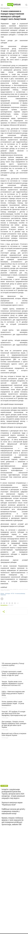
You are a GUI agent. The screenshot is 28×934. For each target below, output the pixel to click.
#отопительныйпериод (20, 593)
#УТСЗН (12, 593)
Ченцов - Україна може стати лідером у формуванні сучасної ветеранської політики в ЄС (12, 683)
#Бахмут (2, 593)
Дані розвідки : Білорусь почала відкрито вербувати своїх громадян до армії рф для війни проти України (14, 724)
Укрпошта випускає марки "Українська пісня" (12, 803)
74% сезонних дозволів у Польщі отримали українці (13, 664)
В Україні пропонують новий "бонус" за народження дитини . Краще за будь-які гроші (13, 673)
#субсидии (7, 593)
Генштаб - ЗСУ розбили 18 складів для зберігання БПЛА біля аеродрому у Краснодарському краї (14, 713)
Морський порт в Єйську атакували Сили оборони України (14, 734)
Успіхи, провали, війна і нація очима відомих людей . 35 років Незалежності (13, 703)
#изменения (3, 594)
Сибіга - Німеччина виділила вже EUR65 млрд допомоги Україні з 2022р (13, 693)
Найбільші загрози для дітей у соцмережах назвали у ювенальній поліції (13, 811)
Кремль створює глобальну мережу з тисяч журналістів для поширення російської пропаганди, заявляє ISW (12, 821)
